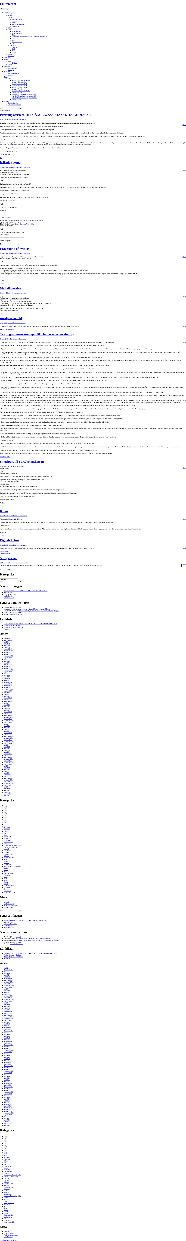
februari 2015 (8, 733)
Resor (5, 877)
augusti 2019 (8, 658)
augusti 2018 (8, 672)
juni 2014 (7, 747)
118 (5, 570)
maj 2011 (6, 796)
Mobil (6, 870)
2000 (13, 50)
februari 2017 (8, 698)
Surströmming (16, 26)
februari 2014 (8, 754)
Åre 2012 (7, 828)
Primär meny (4, 9)
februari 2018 (8, 682)
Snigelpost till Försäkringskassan (22, 461)
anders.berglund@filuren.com (13, 220)
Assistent (10, 75)
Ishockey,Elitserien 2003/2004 (21, 80)
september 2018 (9, 670)
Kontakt (6, 101)
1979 (5, 805)
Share (184, 125)
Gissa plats (7, 843)
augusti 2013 (8, 764)
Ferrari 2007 (7, 836)
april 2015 (7, 729)
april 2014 (7, 750)
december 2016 (8, 701)
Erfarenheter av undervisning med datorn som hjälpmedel (29, 36)
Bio (5, 833)
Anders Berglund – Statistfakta (13, 627)
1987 (5, 814)
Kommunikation (9, 857)
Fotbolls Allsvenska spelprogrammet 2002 (24, 94)
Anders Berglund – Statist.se (12, 625)
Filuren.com (8, 4)
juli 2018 (6, 673)
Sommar (14, 21)
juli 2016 (6, 703)
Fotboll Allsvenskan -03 (19, 99)
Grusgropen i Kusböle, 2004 (12, 845)
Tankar (14, 52)
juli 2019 (6, 659)
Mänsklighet (7, 864)
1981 (5, 807)
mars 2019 (7, 663)
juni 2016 (7, 705)
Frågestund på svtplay (15, 248)
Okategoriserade (5, 110)
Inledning (14, 47)
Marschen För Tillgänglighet (12, 866)
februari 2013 (8, 775)
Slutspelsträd (8, 558)
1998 (13, 49)
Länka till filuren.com (14, 105)
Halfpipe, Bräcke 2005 (11, 847)
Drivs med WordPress (9, 1240)
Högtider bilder (8, 854)
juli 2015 (6, 724)
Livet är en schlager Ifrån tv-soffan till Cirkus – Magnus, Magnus (30, 609)
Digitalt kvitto (9, 540)
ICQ (13, 38)
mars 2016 (7, 710)
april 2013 (7, 771)
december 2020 (8, 640)
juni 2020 (7, 644)
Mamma (6, 863)
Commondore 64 (17, 33)
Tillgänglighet (8, 887)
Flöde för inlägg (9, 904)
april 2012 (7, 792)
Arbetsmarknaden (13, 73)
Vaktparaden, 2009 (9, 892)
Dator (9, 29)
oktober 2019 (8, 654)
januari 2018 (8, 684)
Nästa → (9, 570)
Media (6, 59)
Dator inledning (16, 31)
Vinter (13, 22)
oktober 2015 (8, 719)
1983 (5, 809)
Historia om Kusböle (18, 24)
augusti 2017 (8, 691)
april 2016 (7, 708)
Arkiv (5, 77)
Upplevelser (7, 891)
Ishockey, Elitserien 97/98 (19, 84)
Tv (1, 158)
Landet (10, 17)
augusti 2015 (8, 722)
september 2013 (9, 762)
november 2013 (8, 759)
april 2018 (7, 678)
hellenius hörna (10, 162)
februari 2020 (8, 649)
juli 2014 (6, 745)
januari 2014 (8, 755)
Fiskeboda (11, 56)
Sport (9, 78)
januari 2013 (8, 776)
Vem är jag (11, 14)
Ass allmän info (12, 68)
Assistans (7, 66)
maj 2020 (7, 645)
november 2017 (8, 687)
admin (10, 119)
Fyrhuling (7, 840)
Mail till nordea (10, 288)
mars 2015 (7, 731)
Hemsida (6, 849)
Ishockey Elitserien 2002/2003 (21, 91)
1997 (5, 822)
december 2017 (8, 685)
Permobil (18, 607)
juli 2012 (6, 787)
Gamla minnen (8, 842)
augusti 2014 (8, 743)
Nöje (5, 871)
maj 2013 (7, 769)
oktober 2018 (8, 668)
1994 (5, 821)
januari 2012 (8, 794)
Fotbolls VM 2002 (17, 92)
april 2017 (7, 694)
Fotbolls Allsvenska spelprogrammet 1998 (24, 96)
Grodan (10, 54)
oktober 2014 (8, 740)
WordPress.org (8, 907)
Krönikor (6, 57)
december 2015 (8, 715)
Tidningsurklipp (9, 329)
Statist (6, 880)
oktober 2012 (8, 782)
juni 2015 (7, 726)
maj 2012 (7, 790)
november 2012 (8, 780)
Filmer (10, 64)
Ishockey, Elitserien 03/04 (19, 85)
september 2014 (9, 741)
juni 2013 (7, 768)
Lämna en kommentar (19, 119)
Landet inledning (17, 19)
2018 (5, 826)
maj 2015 (7, 727)
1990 (5, 817)
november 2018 (8, 666)
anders (14, 167)
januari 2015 (8, 734)
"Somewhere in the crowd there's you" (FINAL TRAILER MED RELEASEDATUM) (30, 624)
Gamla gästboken (13, 103)
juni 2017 (7, 692)
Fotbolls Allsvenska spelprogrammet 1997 (24, 98)
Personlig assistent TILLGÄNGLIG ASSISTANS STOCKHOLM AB (45, 115)
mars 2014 (7, 752)
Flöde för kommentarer (11, 905)
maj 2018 (7, 677)
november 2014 (8, 738)
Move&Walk (12, 45)
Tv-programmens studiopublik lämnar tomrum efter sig (37, 334)
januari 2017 (8, 699)
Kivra (4, 511)
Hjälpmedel (7, 850)
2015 (5, 824)
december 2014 (8, 736)
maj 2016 (7, 706)
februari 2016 (8, 712)
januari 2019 (8, 665)
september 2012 (9, 783)
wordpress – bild (11, 318)
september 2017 (9, 689)
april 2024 (7, 638)
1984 (5, 810)
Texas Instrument (17, 42)
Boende (10, 15)
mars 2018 (7, 680)
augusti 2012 (8, 785)
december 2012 (8, 778)
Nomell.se (7, 629)
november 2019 (8, 652)
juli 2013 (6, 766)
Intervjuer (7, 71)
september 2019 (9, 656)
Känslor (6, 856)
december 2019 (8, 651)
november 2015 (8, 717)
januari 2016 (8, 713)
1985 (5, 812)
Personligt (7, 12)
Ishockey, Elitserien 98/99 (19, 82)
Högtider (14, 63)
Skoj (13, 43)
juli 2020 (6, 642)
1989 (5, 815)
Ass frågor (11, 70)
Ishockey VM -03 (17, 89)
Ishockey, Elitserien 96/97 (19, 87)
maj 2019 (7, 661)
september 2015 (9, 720)
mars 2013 (7, 773)
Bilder (10, 61)
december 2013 (8, 757)
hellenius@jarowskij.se (27, 224)
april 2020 (7, 647)
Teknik (6, 884)
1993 (5, 819)
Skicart (10, 28)
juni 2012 (7, 789)
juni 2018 (7, 675)
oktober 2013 (8, 761)
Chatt (13, 40)
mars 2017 (7, 696)
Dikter (14, 35)
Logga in (6, 902)
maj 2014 (7, 748)
